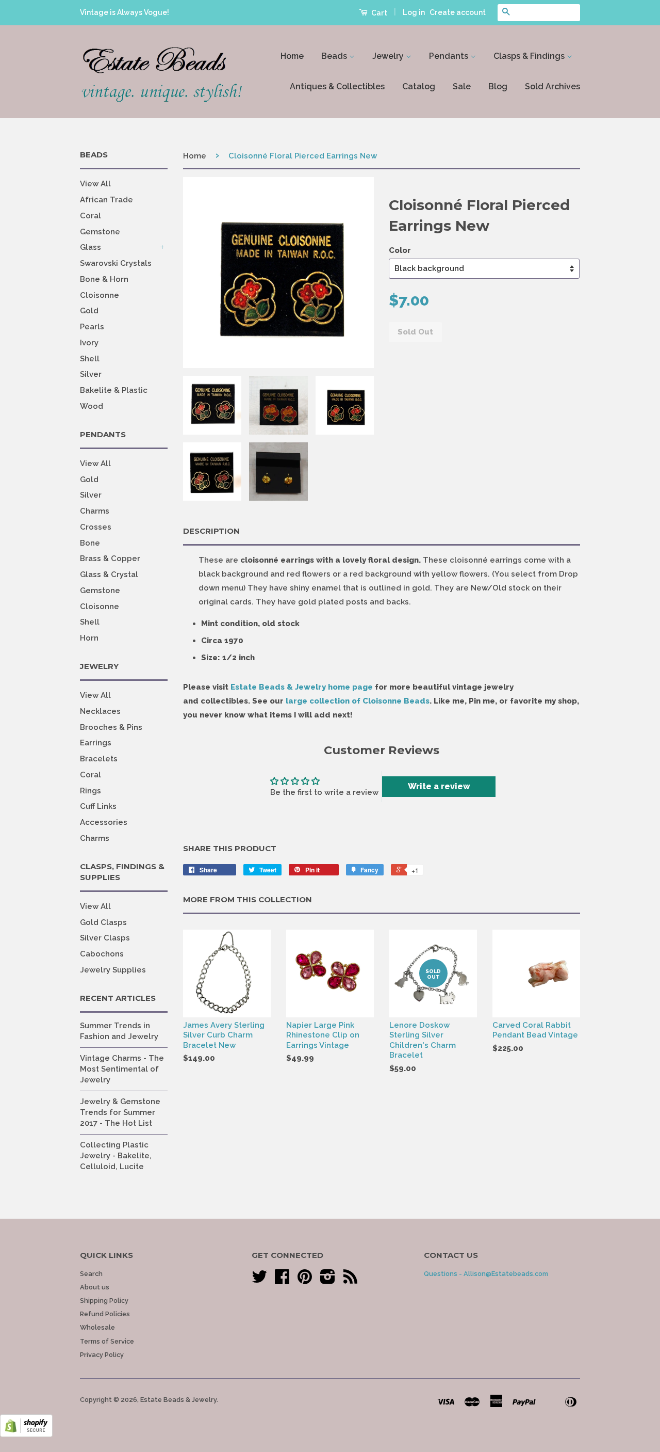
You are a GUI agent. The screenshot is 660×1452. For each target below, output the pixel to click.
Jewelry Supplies (113, 970)
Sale (462, 86)
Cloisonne (99, 295)
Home (292, 56)
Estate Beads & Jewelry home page (301, 687)
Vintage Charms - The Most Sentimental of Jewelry (122, 1069)
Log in (414, 12)
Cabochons (102, 954)
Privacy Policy (102, 1355)
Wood (91, 406)
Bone (90, 543)
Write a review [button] (439, 786)
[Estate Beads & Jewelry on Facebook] (282, 1280)
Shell (90, 358)
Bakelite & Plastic (113, 390)
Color (400, 250)
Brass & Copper (110, 558)
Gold (89, 310)
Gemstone (100, 231)
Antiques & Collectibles (337, 86)
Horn (89, 638)
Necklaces (100, 711)
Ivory (89, 342)
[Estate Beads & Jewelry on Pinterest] (304, 1280)
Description (211, 531)
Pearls (92, 326)
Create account (458, 12)
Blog (497, 86)
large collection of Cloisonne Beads (358, 701)
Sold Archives (552, 86)
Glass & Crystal (109, 574)
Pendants (449, 56)
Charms (94, 511)
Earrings (95, 742)
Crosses (95, 527)
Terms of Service (107, 1341)
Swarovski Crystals (116, 263)
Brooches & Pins (111, 727)
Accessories (103, 822)
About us (94, 1287)
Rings (90, 790)
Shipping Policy (104, 1300)
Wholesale (97, 1327)
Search (91, 1274)
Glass (90, 247)
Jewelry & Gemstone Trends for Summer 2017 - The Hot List (120, 1112)
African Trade (106, 199)
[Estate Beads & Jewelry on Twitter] (259, 1280)
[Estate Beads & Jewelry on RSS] (350, 1280)
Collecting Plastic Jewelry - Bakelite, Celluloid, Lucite (116, 1155)
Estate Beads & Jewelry (178, 1399)
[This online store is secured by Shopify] (26, 1434)
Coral (90, 215)
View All (95, 183)
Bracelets (99, 758)
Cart (378, 13)
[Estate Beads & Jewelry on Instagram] (328, 1280)
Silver (91, 374)
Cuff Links (98, 806)
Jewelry (389, 56)
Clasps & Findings (530, 56)
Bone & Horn (104, 279)
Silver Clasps (105, 938)
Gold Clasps (103, 922)
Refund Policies (105, 1314)
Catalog (418, 86)
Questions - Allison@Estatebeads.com (486, 1274)
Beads (335, 56)
